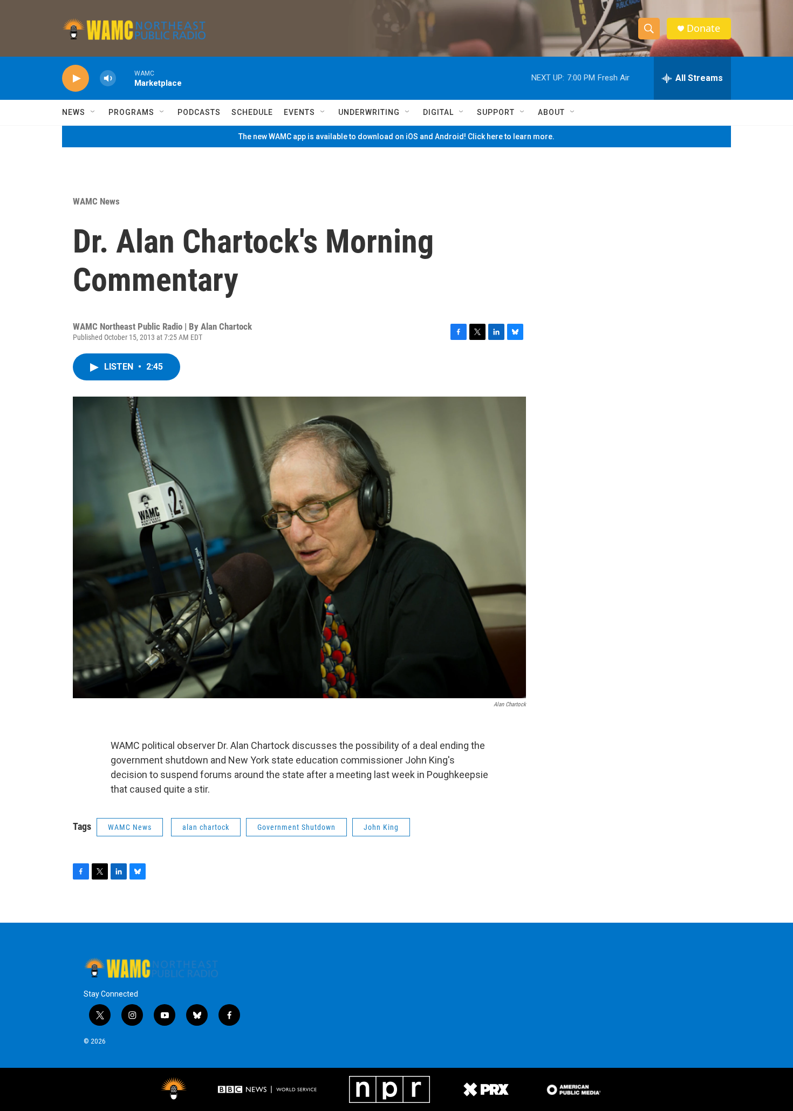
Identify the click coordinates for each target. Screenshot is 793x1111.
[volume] (108, 78)
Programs (131, 112)
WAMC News (96, 201)
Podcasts (199, 112)
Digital (438, 112)
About (551, 112)
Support (496, 112)
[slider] (125, 78)
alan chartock (205, 827)
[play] (75, 78)
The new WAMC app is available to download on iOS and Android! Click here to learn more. (396, 136)
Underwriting (369, 112)
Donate (703, 28)
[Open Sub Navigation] (93, 112)
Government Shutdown (296, 827)
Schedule (252, 112)
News (73, 112)
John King (381, 827)
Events (299, 112)
